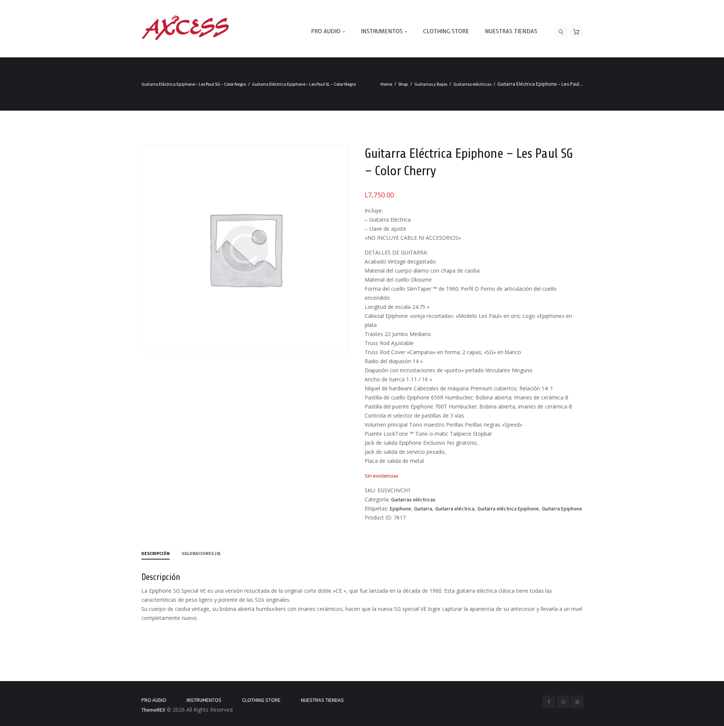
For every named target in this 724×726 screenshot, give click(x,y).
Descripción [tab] (155, 553)
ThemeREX (153, 709)
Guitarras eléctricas (472, 84)
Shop (403, 84)
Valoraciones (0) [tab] (201, 553)
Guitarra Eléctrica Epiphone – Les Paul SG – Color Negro (193, 84)
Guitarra (423, 508)
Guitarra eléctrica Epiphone (508, 508)
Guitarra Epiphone (562, 508)
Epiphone (400, 508)
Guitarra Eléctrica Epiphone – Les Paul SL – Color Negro (304, 84)
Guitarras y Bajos (430, 84)
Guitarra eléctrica (454, 508)
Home (386, 84)
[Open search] (561, 31)
